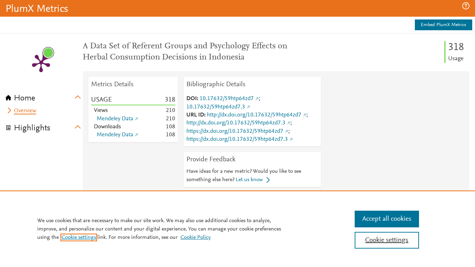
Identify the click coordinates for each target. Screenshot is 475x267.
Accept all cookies (386, 219)
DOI (191, 99)
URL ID (195, 115)
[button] (465, 6)
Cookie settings (79, 237)
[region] (237, 229)
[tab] (44, 96)
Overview (25, 111)
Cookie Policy (195, 237)
